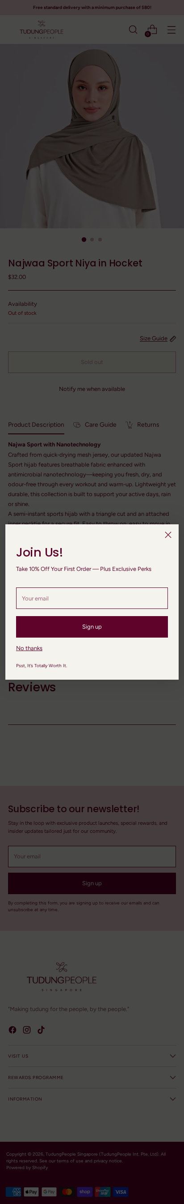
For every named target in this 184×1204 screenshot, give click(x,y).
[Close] (168, 535)
